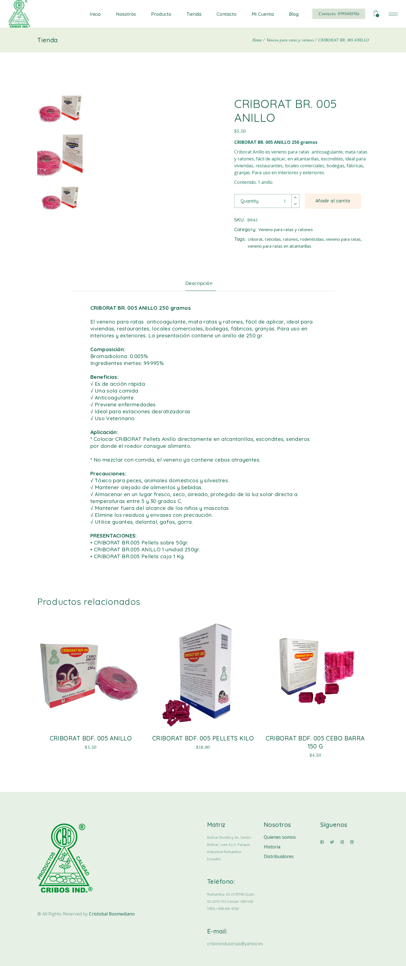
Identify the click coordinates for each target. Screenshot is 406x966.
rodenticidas (312, 239)
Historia (272, 847)
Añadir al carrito (332, 200)
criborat (255, 239)
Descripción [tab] (199, 283)
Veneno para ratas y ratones (286, 229)
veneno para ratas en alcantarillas (279, 246)
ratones (290, 239)
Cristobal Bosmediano (112, 914)
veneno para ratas (343, 239)
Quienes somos (280, 837)
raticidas (273, 239)
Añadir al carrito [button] (90, 746)
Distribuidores (279, 856)
